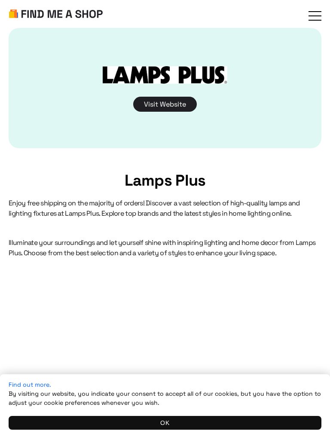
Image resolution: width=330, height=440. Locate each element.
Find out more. (30, 384)
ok (165, 422)
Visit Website (165, 104)
